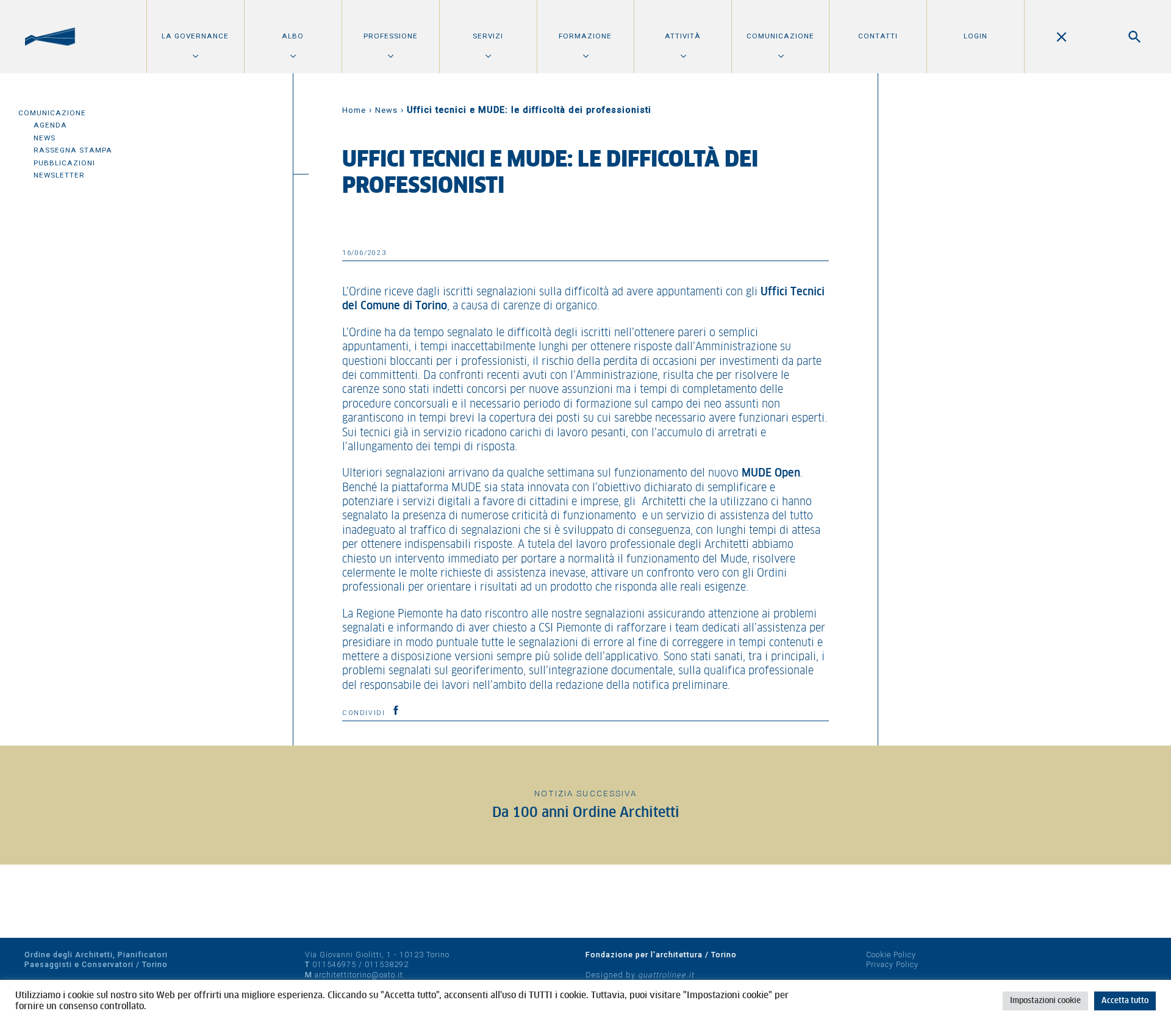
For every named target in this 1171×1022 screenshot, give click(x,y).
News (45, 138)
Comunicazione (780, 36)
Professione (390, 36)
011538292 (387, 964)
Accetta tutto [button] (1124, 1001)
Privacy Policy (892, 964)
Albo (293, 36)
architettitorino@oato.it (359, 974)
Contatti (878, 36)
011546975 (334, 964)
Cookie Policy (891, 954)
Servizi (488, 36)
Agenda (50, 125)
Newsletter (59, 175)
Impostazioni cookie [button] (1045, 1001)
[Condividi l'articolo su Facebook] (396, 710)
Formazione (585, 36)
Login (975, 36)
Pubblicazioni (64, 163)
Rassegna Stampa (73, 150)
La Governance (195, 36)
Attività (683, 36)
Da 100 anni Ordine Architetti (585, 813)
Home (354, 110)
